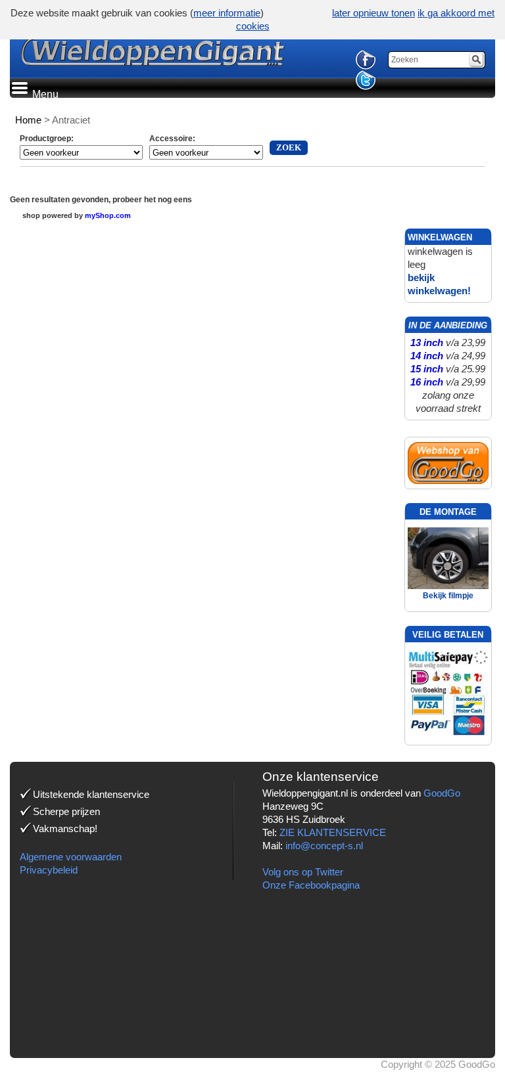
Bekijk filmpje (448, 595)
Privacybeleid (49, 869)
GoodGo (441, 793)
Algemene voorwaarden (71, 856)
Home (28, 119)
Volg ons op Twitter (302, 871)
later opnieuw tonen (373, 12)
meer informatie (226, 12)
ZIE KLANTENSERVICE (332, 832)
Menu (44, 94)
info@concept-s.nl (324, 845)
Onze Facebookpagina (311, 885)
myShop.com (108, 215)
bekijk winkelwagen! (439, 284)
